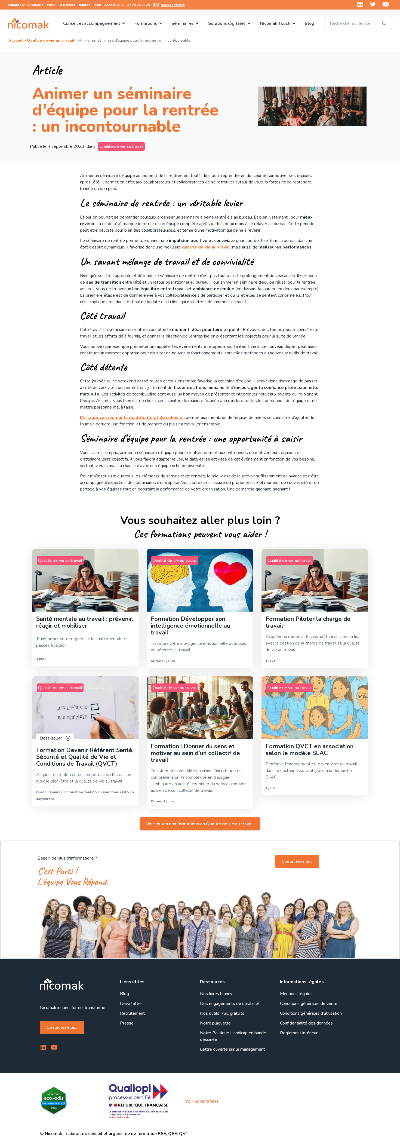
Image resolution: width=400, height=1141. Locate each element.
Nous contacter (172, 5)
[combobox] (358, 23)
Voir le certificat (202, 1101)
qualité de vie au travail (207, 247)
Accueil (15, 40)
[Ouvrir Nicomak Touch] (294, 23)
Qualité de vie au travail (50, 40)
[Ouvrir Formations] (160, 23)
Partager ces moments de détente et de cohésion (132, 418)
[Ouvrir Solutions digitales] (249, 23)
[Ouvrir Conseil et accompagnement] (123, 23)
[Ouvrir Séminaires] (197, 23)
